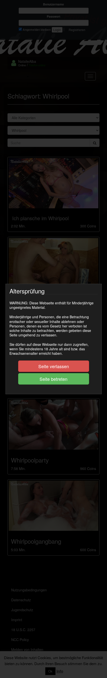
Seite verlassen (53, 366)
